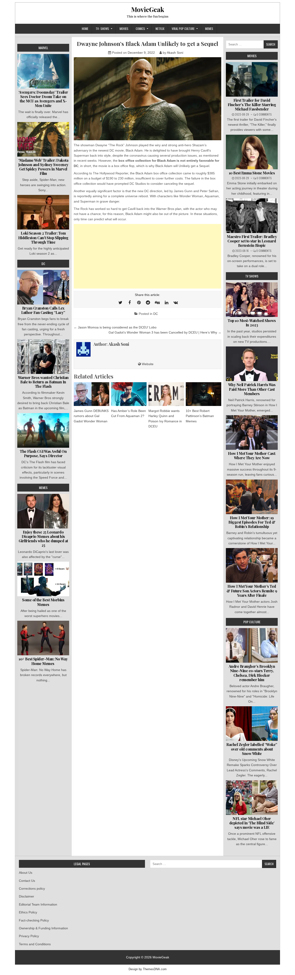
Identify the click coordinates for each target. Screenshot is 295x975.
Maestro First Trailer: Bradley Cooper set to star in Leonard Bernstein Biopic (252, 241)
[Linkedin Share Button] (166, 302)
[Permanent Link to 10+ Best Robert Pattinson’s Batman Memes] (203, 394)
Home (85, 28)
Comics (140, 28)
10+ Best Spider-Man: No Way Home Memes (43, 661)
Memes (209, 28)
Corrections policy (32, 888)
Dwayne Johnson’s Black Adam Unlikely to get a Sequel (147, 43)
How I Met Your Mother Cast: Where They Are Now (252, 455)
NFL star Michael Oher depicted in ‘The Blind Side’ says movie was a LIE (251, 823)
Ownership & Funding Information (43, 928)
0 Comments (264, 114)
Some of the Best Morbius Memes (43, 602)
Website (147, 364)
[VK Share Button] (175, 302)
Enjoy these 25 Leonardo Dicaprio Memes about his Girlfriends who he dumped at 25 (43, 539)
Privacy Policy (29, 936)
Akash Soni (175, 52)
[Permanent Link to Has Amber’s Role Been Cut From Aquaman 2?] (129, 394)
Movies (124, 28)
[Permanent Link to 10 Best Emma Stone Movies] (252, 152)
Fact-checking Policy (34, 920)
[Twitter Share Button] (120, 302)
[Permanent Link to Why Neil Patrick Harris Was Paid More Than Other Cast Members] (252, 363)
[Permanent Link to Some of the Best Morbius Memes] (43, 579)
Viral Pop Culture (183, 28)
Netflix (160, 28)
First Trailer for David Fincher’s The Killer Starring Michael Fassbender (252, 104)
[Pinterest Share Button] (138, 302)
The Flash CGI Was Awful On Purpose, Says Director (43, 453)
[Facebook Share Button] (129, 302)
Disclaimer (26, 896)
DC (155, 314)
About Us (25, 872)
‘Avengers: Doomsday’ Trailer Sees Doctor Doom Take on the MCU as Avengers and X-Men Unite (43, 99)
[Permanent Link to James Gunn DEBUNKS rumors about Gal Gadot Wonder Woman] (91, 394)
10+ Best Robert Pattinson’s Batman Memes (200, 416)
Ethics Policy (28, 912)
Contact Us (27, 881)
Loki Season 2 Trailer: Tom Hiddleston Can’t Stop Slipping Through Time (43, 237)
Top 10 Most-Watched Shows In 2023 (252, 322)
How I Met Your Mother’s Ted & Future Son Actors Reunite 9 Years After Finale (252, 590)
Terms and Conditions (35, 944)
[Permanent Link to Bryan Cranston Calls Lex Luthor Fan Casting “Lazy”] (43, 287)
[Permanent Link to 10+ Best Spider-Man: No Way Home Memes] (43, 638)
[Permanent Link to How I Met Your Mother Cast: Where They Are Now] (252, 432)
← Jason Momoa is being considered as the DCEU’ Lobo (115, 327)
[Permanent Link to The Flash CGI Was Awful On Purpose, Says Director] (43, 430)
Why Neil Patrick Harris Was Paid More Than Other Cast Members (252, 389)
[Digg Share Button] (157, 302)
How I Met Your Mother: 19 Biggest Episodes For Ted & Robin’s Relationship (251, 522)
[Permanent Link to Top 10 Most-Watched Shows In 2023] (252, 299)
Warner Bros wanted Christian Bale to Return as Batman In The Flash (43, 382)
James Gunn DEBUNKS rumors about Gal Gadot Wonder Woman (91, 416)
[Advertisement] (147, 256)
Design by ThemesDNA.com (148, 969)
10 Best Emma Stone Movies (252, 172)
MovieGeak (147, 9)
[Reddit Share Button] (148, 302)
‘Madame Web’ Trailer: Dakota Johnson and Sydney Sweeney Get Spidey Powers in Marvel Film (43, 167)
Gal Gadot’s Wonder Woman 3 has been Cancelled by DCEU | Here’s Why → (165, 332)
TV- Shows (102, 28)
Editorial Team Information (38, 904)
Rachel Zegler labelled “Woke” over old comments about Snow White (251, 749)
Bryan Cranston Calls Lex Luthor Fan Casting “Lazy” (43, 310)
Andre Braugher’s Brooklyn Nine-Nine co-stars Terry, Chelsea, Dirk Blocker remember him (252, 673)
